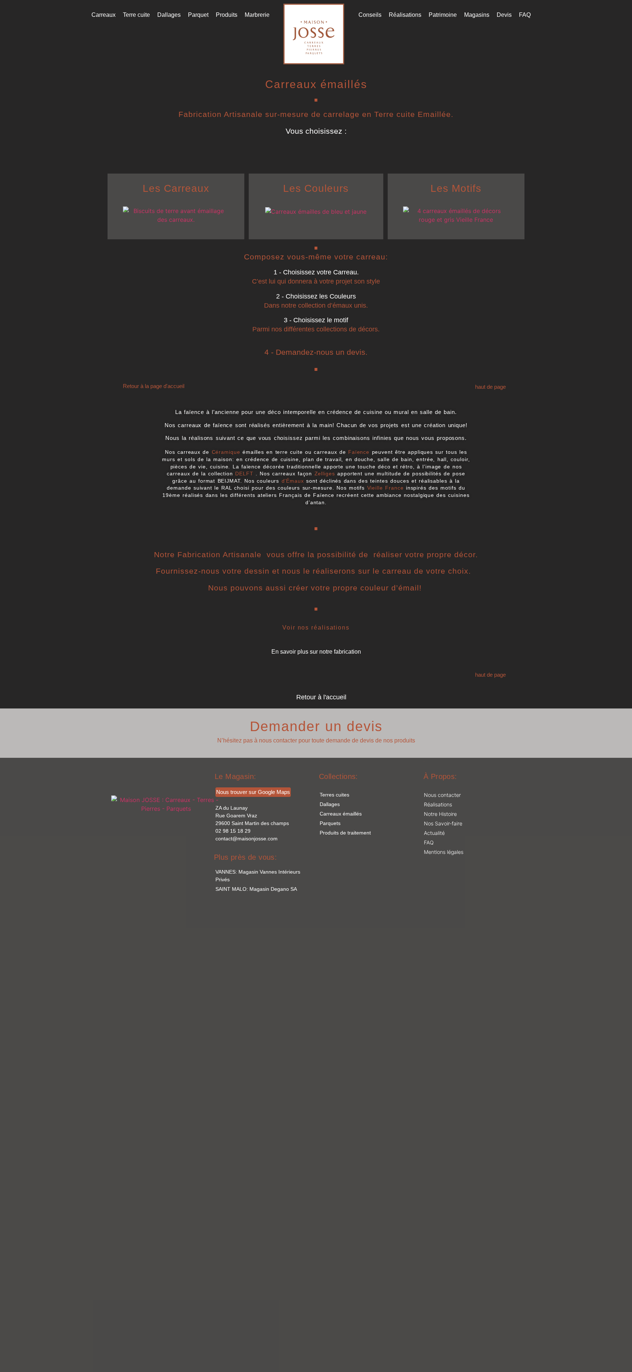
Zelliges (326, 473)
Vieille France (385, 488)
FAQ (525, 15)
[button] (316, 272)
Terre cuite (136, 15)
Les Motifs (455, 188)
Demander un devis (316, 726)
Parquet (198, 15)
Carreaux (103, 15)
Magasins (476, 15)
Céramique (226, 452)
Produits (226, 15)
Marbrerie (257, 15)
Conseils (369, 15)
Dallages (169, 15)
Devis (504, 15)
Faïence (358, 452)
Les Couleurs (316, 188)
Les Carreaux (176, 188)
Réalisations (405, 15)
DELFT (245, 473)
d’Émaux (293, 481)
